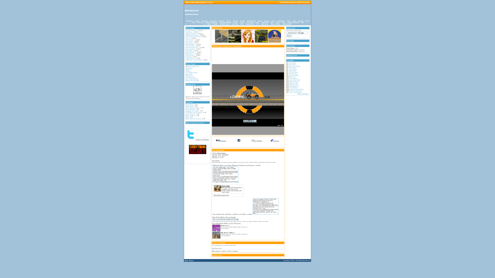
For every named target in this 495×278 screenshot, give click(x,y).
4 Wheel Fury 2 (190, 58)
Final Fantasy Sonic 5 (192, 47)
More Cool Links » (303, 94)
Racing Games (227, 46)
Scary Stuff (292, 64)
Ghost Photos (293, 87)
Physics (215, 24)
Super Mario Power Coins (193, 118)
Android (235, 21)
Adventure (204, 21)
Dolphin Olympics (191, 33)
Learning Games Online (297, 89)
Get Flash (225, 154)
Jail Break (189, 57)
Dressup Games (294, 81)
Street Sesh (189, 50)
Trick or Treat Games (295, 92)
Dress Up (200, 22)
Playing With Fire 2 (191, 30)
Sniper (278, 22)
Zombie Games (293, 72)
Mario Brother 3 (190, 52)
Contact (210, 2)
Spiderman (265, 24)
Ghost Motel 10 (190, 109)
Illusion (300, 21)
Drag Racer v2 (190, 53)
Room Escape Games (296, 91)
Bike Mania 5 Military (228, 232)
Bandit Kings (189, 105)
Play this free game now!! (221, 195)
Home (187, 2)
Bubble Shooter (190, 44)
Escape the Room (294, 22)
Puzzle (228, 21)
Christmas (249, 22)
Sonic (257, 22)
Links (192, 2)
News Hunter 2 (190, 55)
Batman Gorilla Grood (192, 66)
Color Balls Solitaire (192, 72)
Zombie (242, 22)
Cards (289, 21)
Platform (221, 21)
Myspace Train (294, 84)
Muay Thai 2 (189, 106)
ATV (258, 24)
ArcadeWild (292, 63)
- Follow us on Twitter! (202, 139)
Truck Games (293, 69)
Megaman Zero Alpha (192, 111)
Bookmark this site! (201, 2)
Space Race (189, 74)
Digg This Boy (258, 141)
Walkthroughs (225, 24)
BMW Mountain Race (192, 35)
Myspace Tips (294, 83)
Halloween (264, 22)
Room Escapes (293, 74)
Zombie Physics (294, 86)
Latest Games (293, 67)
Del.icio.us (276, 141)
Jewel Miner (189, 41)
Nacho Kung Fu (190, 114)
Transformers (286, 24)
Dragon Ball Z (250, 24)
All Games (189, 21)
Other (273, 21)
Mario (209, 24)
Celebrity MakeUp (225, 22)
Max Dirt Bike (190, 46)
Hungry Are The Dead (192, 80)
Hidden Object (275, 24)
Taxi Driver (189, 32)
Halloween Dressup (294, 66)
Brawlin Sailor (197, 93)
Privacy (191, 260)
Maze (272, 22)
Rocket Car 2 (225, 225)
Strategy (267, 21)
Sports (259, 21)
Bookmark (223, 141)
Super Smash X (190, 49)
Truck (284, 22)
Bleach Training (190, 115)
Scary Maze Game (295, 80)
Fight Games (292, 70)
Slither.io (188, 71)
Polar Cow (293, 77)
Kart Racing (189, 43)
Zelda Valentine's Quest (193, 108)
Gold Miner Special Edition (194, 112)
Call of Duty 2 (190, 40)
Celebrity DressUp (211, 22)
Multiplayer (281, 21)
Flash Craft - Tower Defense (194, 60)
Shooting (213, 21)
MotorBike (235, 24)
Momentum (189, 68)
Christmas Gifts (190, 77)
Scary (294, 21)
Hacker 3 (188, 69)
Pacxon (188, 38)
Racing (242, 21)
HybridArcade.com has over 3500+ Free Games (294, 2)
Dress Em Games (294, 75)
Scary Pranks (293, 78)
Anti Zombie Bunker (192, 79)
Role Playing (251, 21)
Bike (241, 24)
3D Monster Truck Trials (193, 36)
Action (197, 21)
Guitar (235, 22)
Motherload (189, 75)
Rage (187, 117)
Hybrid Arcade (216, 46)
